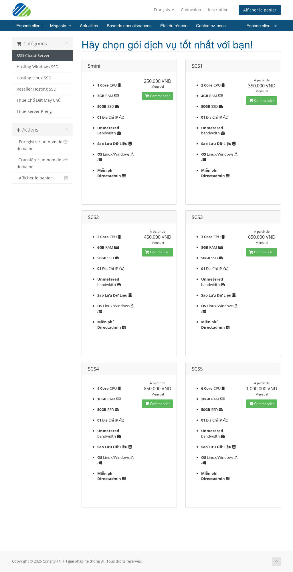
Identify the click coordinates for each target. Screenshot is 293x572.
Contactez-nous (211, 25)
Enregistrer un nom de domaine (39, 145)
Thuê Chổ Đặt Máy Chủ (39, 100)
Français (162, 9)
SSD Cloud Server (33, 55)
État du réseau (173, 25)
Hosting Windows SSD (37, 66)
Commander (159, 95)
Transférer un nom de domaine (39, 163)
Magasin (59, 25)
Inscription (218, 9)
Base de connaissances (129, 25)
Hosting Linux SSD (34, 78)
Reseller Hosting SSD (36, 89)
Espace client (28, 25)
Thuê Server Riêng (34, 111)
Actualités (89, 25)
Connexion (191, 9)
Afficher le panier (259, 10)
